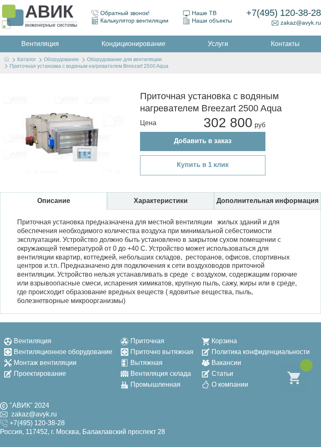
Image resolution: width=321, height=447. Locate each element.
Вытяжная (146, 362)
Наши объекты (212, 20)
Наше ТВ (204, 13)
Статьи (222, 373)
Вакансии (226, 362)
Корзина (224, 340)
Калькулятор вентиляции (134, 20)
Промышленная (155, 384)
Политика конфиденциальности (260, 351)
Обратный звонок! (125, 13)
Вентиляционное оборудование (63, 351)
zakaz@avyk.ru (300, 22)
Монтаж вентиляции (45, 362)
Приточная (147, 340)
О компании (229, 384)
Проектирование (40, 373)
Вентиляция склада (160, 373)
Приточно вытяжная (162, 351)
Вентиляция (32, 340)
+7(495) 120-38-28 (283, 13)
